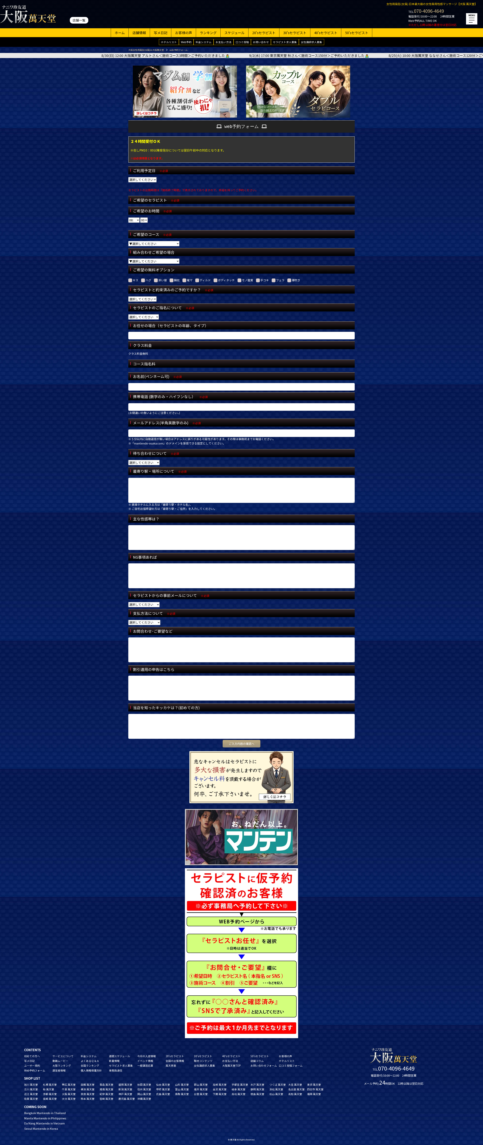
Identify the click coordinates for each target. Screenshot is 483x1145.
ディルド (205, 280)
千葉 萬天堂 (69, 1089)
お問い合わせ (261, 42)
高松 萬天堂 (238, 1094)
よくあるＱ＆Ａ (90, 1061)
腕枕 (177, 280)
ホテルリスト (169, 42)
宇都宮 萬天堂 (240, 1084)
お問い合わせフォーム (264, 1065)
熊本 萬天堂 (88, 1099)
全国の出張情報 (175, 1061)
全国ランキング (90, 1065)
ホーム (120, 32)
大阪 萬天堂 (69, 1094)
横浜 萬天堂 (88, 1089)
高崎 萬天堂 (220, 1084)
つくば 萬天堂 (277, 1084)
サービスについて (63, 1056)
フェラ (280, 280)
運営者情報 (59, 1070)
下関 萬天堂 (220, 1094)
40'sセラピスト (325, 32)
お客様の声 (183, 32)
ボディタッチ (226, 280)
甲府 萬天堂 (163, 1089)
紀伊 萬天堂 (106, 1094)
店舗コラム (257, 1061)
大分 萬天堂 (69, 1099)
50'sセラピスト (356, 32)
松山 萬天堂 (276, 1094)
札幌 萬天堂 (50, 1084)
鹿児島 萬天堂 (126, 1099)
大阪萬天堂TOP (231, 1065)
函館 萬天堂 (88, 1084)
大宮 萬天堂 (295, 1084)
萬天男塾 (171, 1065)
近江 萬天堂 (31, 1094)
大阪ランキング (61, 1065)
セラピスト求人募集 (285, 42)
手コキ (264, 280)
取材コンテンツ (203, 1061)
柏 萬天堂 (48, 1089)
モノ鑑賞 (247, 280)
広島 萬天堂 (163, 1094)
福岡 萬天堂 (314, 1094)
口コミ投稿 (242, 42)
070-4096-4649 (429, 11)
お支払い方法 (224, 42)
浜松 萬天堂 (276, 1089)
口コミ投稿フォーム (291, 1065)
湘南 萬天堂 (106, 1089)
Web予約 (186, 42)
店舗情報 (139, 32)
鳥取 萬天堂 (182, 1094)
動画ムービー (60, 1061)
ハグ (148, 280)
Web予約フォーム (34, 1070)
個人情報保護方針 (91, 1070)
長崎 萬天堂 (50, 1099)
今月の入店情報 (146, 1056)
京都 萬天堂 (50, 1094)
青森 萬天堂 (106, 1084)
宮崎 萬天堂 (106, 1099)
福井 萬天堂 (201, 1089)
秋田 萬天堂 (144, 1084)
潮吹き (296, 280)
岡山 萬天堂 (144, 1094)
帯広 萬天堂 (69, 1084)
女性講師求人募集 (311, 42)
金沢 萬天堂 (220, 1089)
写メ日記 (160, 32)
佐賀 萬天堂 (31, 1099)
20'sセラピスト (263, 32)
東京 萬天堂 (314, 1084)
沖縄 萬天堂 (144, 1099)
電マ (189, 280)
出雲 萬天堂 (201, 1094)
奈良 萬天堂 (88, 1094)
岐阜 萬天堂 (238, 1089)
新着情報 (114, 1061)
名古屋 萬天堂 (296, 1089)
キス (135, 280)
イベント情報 (145, 1061)
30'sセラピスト (294, 32)
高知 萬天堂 (295, 1094)
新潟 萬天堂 (125, 1089)
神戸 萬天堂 (125, 1094)
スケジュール (234, 32)
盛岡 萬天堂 (125, 1084)
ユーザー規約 (32, 1065)
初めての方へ (32, 1056)
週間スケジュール (119, 1056)
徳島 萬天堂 (257, 1094)
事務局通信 (115, 1070)
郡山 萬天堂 (201, 1084)
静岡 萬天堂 (257, 1089)
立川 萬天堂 (31, 1089)
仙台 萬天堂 (163, 1084)
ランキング (208, 32)
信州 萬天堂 (144, 1089)
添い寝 (162, 280)
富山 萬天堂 (182, 1089)
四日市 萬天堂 (315, 1089)
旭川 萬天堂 (31, 1084)
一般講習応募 (145, 1065)
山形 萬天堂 (182, 1084)
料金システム (204, 42)
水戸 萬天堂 (257, 1084)
